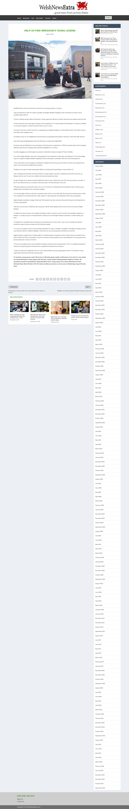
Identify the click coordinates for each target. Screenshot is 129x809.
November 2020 (100, 466)
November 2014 (100, 779)
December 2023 (100, 305)
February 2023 (99, 348)
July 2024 (98, 275)
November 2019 (100, 518)
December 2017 (100, 618)
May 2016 (98, 701)
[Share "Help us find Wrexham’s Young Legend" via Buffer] (58, 279)
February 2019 (99, 557)
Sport (54, 18)
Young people (99, 155)
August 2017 (99, 635)
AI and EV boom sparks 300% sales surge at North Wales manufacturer (109, 75)
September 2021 (100, 422)
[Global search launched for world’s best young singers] (80, 307)
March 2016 (98, 709)
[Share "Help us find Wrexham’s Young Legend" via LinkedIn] (54, 279)
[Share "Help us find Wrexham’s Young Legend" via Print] (68, 279)
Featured (112, 44)
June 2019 (98, 540)
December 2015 (100, 722)
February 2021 (99, 453)
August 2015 (99, 740)
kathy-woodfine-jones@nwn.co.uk (50, 264)
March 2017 (98, 657)
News (19, 18)
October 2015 (99, 731)
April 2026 (98, 183)
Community (98, 103)
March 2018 (98, 605)
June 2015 (98, 748)
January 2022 (99, 405)
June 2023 (98, 331)
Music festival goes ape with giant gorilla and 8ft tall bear (109, 31)
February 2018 (99, 609)
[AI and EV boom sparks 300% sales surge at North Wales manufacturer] (97, 75)
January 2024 (99, 301)
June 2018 (98, 592)
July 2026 (98, 170)
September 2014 (100, 788)
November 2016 (100, 675)
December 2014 (100, 775)
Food (97, 125)
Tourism (48, 18)
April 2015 (98, 757)
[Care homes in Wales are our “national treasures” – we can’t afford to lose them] (97, 64)
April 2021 (98, 444)
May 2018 (98, 596)
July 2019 (98, 535)
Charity (97, 99)
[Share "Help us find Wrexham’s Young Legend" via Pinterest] (51, 279)
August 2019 (99, 531)
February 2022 (99, 401)
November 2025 (100, 205)
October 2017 (99, 627)
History (97, 134)
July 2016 (98, 692)
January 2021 (99, 457)
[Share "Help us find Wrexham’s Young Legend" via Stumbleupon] (61, 279)
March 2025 (98, 240)
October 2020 (99, 470)
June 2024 (98, 279)
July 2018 (98, 588)
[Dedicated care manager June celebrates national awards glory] (60, 307)
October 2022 (99, 366)
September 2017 (100, 631)
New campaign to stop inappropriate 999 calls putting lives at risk (17, 316)
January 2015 (99, 770)
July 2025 (98, 222)
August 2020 (99, 479)
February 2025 (99, 244)
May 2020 (98, 492)
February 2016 (99, 714)
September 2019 (100, 527)
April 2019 (98, 548)
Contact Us (20, 801)
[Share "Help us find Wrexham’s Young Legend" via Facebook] (37, 279)
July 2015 (98, 744)
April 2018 (98, 601)
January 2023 (99, 353)
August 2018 (99, 583)
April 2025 (98, 235)
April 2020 (98, 496)
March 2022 (98, 396)
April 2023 (98, 340)
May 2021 (98, 440)
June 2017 (98, 644)
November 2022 (100, 361)
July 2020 (98, 483)
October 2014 (99, 783)
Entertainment (99, 112)
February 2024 (99, 296)
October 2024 (99, 261)
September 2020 (100, 475)
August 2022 (99, 374)
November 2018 (100, 570)
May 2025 (98, 231)
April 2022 (98, 392)
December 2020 (100, 461)
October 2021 (99, 418)
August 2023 (99, 322)
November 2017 (100, 622)
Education (39, 18)
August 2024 (99, 270)
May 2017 (98, 648)
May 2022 (98, 388)
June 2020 (98, 488)
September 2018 (100, 579)
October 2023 (99, 314)
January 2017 (99, 666)
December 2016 (100, 670)
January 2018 (99, 614)
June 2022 (98, 383)
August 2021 (99, 427)
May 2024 (98, 283)
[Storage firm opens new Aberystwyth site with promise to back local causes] (39, 306)
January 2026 (99, 196)
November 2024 (100, 257)
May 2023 (98, 335)
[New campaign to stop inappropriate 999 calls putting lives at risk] (19, 306)
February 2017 (99, 661)
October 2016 (99, 679)
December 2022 (100, 357)
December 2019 (100, 514)
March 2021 (98, 448)
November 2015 (100, 727)
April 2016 (98, 705)
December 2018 (100, 566)
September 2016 (100, 683)
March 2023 (98, 344)
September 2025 (100, 214)
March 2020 (98, 501)
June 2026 (98, 174)
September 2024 (100, 266)
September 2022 (100, 370)
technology (98, 147)
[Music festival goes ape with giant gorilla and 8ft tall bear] (97, 31)
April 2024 (98, 287)
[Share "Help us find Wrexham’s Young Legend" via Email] (65, 279)
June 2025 (98, 227)
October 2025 (99, 209)
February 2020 (99, 505)
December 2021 (100, 409)
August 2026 (99, 166)
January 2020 (99, 509)
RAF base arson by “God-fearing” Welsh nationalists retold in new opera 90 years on (109, 40)
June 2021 (98, 435)
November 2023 (100, 309)
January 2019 (99, 562)
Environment (99, 116)
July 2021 (98, 431)
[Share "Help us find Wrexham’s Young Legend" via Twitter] (40, 279)
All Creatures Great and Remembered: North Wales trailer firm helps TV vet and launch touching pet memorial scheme (110, 52)
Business (26, 18)
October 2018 (99, 575)
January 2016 (99, 718)
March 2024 (98, 292)
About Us (20, 799)
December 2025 (100, 201)
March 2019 (98, 553)
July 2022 (98, 379)
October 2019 (99, 522)
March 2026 (98, 188)
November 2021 (100, 414)
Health (102, 69)
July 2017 (98, 640)
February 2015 (99, 766)
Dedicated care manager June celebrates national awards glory (59, 318)
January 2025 (99, 248)
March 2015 (98, 762)
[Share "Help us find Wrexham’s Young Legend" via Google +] (44, 279)
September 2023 (100, 318)
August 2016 (99, 688)
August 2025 (99, 218)
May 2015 (98, 753)
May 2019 (98, 544)
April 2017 (98, 653)
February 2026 (99, 192)
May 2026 (98, 179)
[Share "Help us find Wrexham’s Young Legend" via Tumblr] (47, 279)
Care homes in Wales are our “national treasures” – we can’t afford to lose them (109, 64)
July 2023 (98, 327)
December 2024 (100, 253)
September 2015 (100, 735)
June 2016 (98, 696)
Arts (32, 18)
